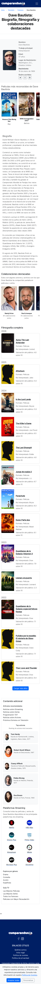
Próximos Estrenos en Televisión (15, 720)
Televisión (11, 10)
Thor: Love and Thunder (26, 668)
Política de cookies (20, 955)
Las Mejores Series (10, 894)
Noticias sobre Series (11, 712)
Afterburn (20, 371)
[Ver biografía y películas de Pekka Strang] (8, 780)
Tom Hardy (15, 734)
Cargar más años (20, 688)
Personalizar (28, 980)
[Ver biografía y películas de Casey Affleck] (7, 766)
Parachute (20, 496)
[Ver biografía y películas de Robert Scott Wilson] (8, 751)
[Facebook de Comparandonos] (18, 938)
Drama (5, 874)
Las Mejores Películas (11, 891)
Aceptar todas (13, 980)
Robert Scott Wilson (22, 750)
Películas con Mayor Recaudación (16, 899)
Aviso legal (20, 953)
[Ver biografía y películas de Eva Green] (8, 797)
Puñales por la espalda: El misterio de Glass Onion (26, 638)
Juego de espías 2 (24, 472)
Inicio (3, 10)
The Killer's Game (23, 423)
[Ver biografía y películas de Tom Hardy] (7, 737)
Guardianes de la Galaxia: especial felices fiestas (26, 609)
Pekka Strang (19, 778)
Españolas (7, 883)
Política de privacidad (20, 958)
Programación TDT (10, 715)
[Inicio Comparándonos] (13, 3)
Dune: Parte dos (23, 520)
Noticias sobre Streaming (13, 709)
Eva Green (18, 795)
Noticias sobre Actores (12, 717)
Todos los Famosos (10, 896)
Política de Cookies (29, 975)
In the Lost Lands (23, 399)
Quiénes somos (20, 950)
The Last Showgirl (24, 447)
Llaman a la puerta (24, 578)
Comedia (6, 877)
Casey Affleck (16, 763)
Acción (5, 880)
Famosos (20, 10)
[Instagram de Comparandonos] (22, 938)
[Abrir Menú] (37, 3)
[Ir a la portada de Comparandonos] (20, 933)
